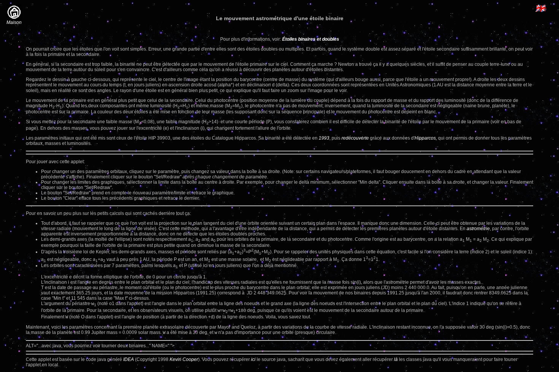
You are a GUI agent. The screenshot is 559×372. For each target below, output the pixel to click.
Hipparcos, (425, 138)
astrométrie (478, 228)
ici (253, 359)
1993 (324, 138)
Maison (14, 22)
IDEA (128, 359)
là (396, 359)
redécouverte (355, 138)
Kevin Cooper (184, 359)
